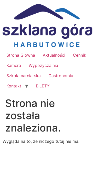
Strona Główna (20, 55)
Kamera (13, 65)
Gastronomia (60, 75)
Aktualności (54, 55)
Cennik (79, 55)
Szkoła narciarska (23, 75)
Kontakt (13, 85)
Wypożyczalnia (43, 65)
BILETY (43, 85)
